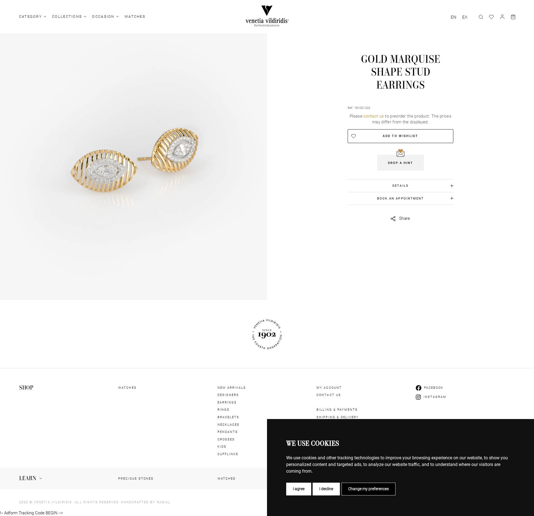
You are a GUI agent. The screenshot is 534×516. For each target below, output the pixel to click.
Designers (228, 395)
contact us (374, 116)
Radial (163, 502)
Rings (223, 410)
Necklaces (228, 425)
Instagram (435, 397)
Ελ (465, 17)
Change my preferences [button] (368, 489)
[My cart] (513, 16)
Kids (221, 446)
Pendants (227, 432)
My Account (329, 388)
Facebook (434, 388)
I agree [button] (299, 489)
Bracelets (228, 417)
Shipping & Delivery (338, 417)
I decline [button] (326, 489)
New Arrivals (231, 388)
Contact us (329, 395)
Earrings (227, 402)
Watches (135, 16)
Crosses (226, 439)
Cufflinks (228, 454)
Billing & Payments (337, 410)
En (453, 17)
